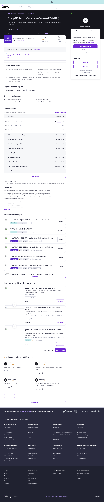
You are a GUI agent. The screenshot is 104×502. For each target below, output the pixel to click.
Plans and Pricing (32, 478)
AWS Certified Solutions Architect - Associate (61, 435)
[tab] (78, 31)
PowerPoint (56, 458)
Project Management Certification (12, 451)
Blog (5, 480)
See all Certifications (9, 461)
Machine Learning (32, 453)
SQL (78, 451)
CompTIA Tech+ (31, 13)
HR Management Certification (11, 458)
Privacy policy (80, 476)
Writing (54, 456)
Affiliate (30, 480)
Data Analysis (80, 456)
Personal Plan (20, 40)
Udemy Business (25, 411)
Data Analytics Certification (10, 456)
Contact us (6, 478)
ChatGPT (30, 456)
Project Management (82, 432)
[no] (11, 370)
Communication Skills (58, 448)
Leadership (80, 427)
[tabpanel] (85, 56)
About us (6, 473)
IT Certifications (21, 13)
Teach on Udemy (32, 476)
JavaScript (31, 430)
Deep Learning (32, 458)
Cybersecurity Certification (10, 448)
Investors (6, 483)
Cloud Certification (8, 453)
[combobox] (37, 7)
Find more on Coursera (9, 485)
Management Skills (82, 430)
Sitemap (79, 478)
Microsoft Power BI (82, 453)
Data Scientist (7, 427)
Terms (78, 480)
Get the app (31, 473)
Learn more (91, 42)
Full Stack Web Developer (10, 430)
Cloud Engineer (8, 432)
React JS (30, 432)
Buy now (85, 66)
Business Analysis (81, 458)
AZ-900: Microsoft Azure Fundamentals (63, 432)
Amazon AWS (56, 427)
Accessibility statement (83, 473)
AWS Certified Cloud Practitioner (61, 430)
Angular (30, 435)
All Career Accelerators (9, 440)
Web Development (33, 427)
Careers (6, 476)
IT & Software (11, 13)
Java (29, 437)
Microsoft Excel (81, 448)
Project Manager (8, 435)
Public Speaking (57, 453)
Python (30, 451)
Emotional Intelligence (82, 437)
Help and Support (32, 483)
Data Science (31, 448)
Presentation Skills (57, 451)
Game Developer (8, 437)
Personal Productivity (82, 435)
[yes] (9, 370)
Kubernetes (56, 439)
